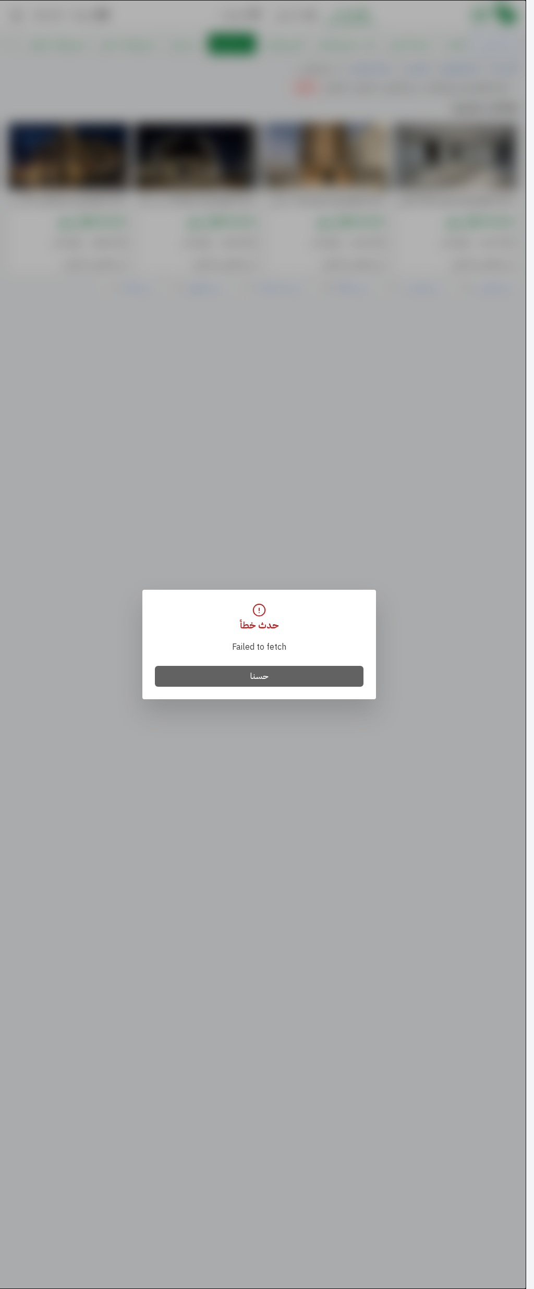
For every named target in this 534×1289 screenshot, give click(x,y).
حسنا (259, 676)
